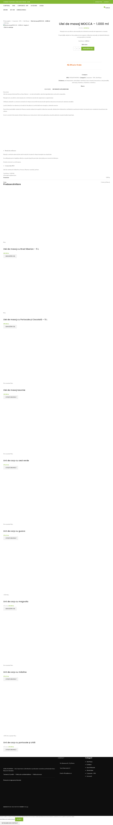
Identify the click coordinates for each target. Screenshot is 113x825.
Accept (19, 819)
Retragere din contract (10, 823)
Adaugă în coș (88, 48)
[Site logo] (56, 7)
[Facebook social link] (89, 2)
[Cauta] (97, 8)
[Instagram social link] (91, 2)
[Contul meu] (100, 8)
